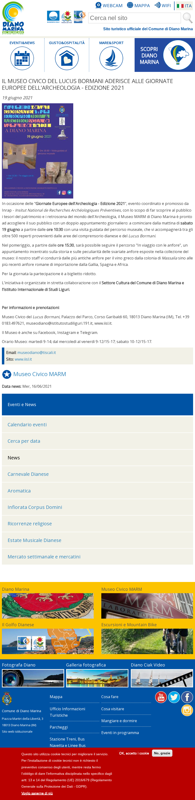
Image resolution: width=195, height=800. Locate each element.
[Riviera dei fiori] (66, 17)
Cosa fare (109, 696)
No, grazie (162, 753)
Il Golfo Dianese (18, 624)
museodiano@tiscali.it (36, 352)
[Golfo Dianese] (80, 17)
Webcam (112, 5)
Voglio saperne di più (37, 793)
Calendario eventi (27, 424)
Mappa (142, 5)
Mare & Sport (111, 42)
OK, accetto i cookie (134, 753)
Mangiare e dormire (119, 720)
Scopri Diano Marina (149, 54)
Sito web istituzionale (17, 731)
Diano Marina (15, 589)
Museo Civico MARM (39, 374)
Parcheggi (59, 727)
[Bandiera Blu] (53, 17)
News (14, 457)
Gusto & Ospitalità (66, 42)
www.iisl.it (23, 359)
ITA (188, 6)
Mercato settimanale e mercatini (44, 556)
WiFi (166, 5)
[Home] (13, 18)
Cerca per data (24, 441)
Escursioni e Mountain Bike (129, 624)
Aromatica (19, 490)
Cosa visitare (112, 708)
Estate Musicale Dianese (34, 540)
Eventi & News (22, 42)
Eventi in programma (120, 732)
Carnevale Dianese (28, 474)
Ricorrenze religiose (30, 523)
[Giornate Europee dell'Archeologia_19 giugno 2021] (37, 197)
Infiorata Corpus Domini (35, 507)
